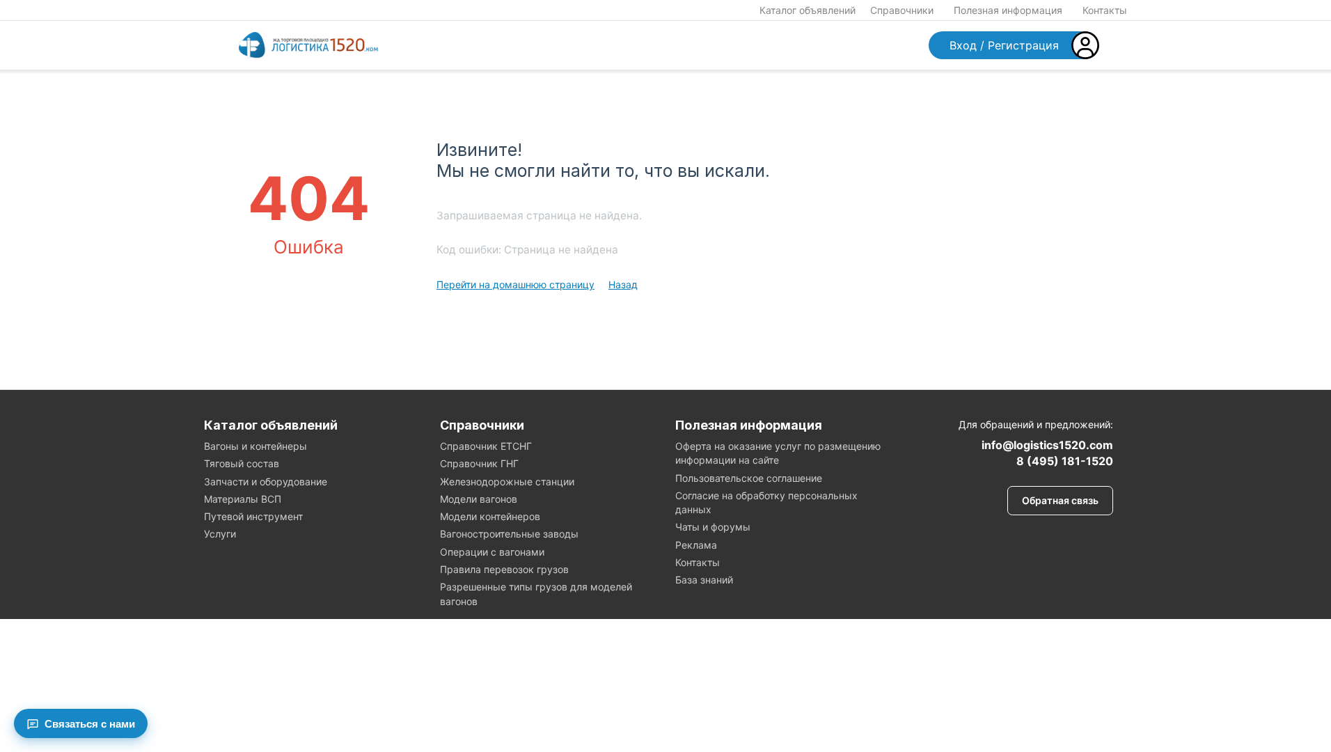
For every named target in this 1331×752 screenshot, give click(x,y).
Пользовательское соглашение (748, 478)
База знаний (704, 580)
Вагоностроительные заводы (509, 534)
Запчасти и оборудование (265, 481)
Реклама (696, 545)
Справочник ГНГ (479, 463)
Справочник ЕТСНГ (486, 446)
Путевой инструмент (253, 516)
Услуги (220, 534)
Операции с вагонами (492, 552)
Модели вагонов (478, 499)
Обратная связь (1060, 500)
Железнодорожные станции (507, 481)
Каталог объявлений (807, 10)
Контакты (1104, 10)
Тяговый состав (241, 463)
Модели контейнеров (490, 516)
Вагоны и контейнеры (255, 446)
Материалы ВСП (242, 499)
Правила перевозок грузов (504, 569)
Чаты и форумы (712, 527)
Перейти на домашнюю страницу (515, 284)
